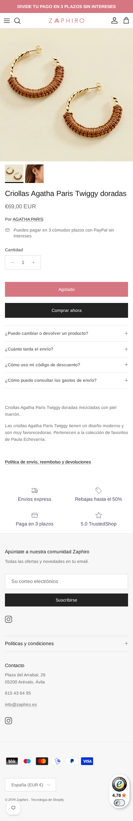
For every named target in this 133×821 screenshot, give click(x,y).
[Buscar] (20, 21)
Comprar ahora (67, 310)
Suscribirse (66, 600)
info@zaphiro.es (21, 704)
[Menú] (7, 21)
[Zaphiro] (66, 20)
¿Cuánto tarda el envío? (29, 349)
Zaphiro (23, 800)
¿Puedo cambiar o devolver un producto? (46, 333)
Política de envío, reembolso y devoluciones (48, 461)
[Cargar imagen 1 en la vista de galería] (66, 94)
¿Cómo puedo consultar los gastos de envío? (51, 380)
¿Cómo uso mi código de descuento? (42, 364)
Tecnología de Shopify (47, 800)
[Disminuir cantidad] (10, 262)
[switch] (119, 802)
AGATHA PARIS (28, 219)
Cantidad (14, 249)
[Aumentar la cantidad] (35, 262)
